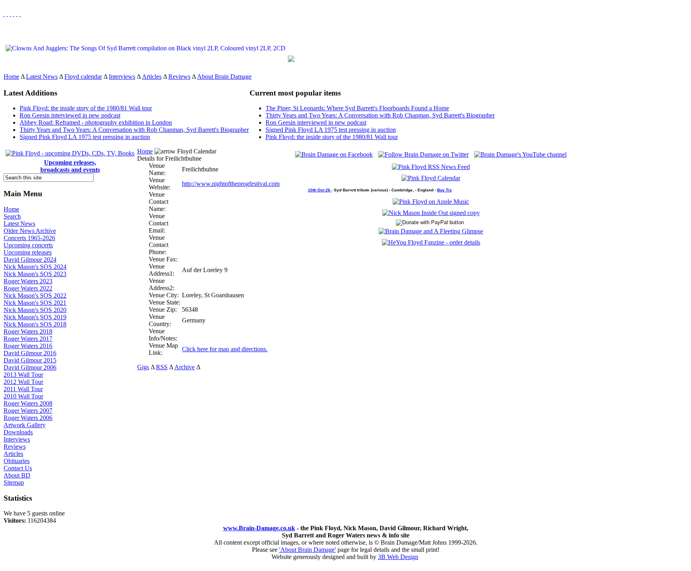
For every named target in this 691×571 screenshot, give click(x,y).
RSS (162, 367)
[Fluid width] (4, 13)
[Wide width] (7, 13)
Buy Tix (444, 190)
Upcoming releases (28, 252)
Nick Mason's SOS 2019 (35, 317)
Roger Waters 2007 (28, 410)
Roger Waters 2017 (28, 338)
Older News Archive (30, 230)
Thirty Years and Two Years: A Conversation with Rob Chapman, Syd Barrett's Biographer (134, 129)
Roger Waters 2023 (28, 281)
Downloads (18, 432)
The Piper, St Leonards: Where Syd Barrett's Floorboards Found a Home (357, 108)
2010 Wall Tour (23, 396)
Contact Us (18, 468)
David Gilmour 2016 (30, 353)
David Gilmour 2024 (30, 259)
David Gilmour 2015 (30, 360)
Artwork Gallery (25, 425)
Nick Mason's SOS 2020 (35, 309)
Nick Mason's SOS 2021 (35, 302)
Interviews (122, 76)
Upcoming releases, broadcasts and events (70, 166)
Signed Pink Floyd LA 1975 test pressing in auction (85, 136)
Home (11, 76)
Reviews (179, 76)
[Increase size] (13, 13)
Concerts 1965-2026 (29, 238)
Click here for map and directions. (225, 349)
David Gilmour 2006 (30, 367)
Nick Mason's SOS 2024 (35, 266)
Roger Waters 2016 (28, 345)
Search (12, 216)
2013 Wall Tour (23, 374)
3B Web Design (398, 556)
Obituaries (17, 461)
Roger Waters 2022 (28, 288)
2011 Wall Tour (23, 389)
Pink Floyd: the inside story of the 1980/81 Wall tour (86, 108)
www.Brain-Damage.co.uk (259, 528)
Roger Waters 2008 (28, 403)
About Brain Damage (224, 76)
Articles (152, 76)
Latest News (42, 76)
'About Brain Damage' (307, 549)
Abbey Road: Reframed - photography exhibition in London (96, 122)
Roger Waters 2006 (28, 417)
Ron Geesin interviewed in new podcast (70, 115)
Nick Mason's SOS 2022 (35, 295)
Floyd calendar (83, 76)
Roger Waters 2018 (28, 331)
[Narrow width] (10, 13)
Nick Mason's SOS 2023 (35, 274)
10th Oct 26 (320, 190)
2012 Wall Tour (23, 381)
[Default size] (17, 13)
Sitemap (14, 482)
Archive (184, 367)
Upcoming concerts (28, 245)
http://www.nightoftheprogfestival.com (231, 183)
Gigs (143, 367)
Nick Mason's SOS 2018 (35, 324)
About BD (17, 475)
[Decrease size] (20, 13)
